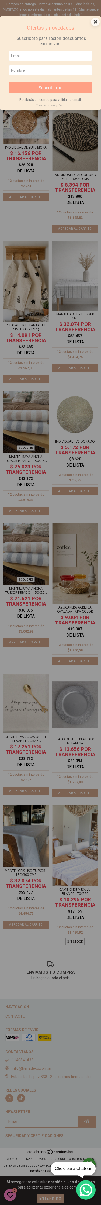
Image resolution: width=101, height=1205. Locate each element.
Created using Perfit (51, 105)
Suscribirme (50, 87)
